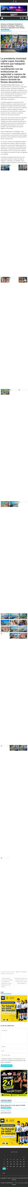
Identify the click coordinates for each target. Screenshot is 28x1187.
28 (20, 1166)
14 (20, 1161)
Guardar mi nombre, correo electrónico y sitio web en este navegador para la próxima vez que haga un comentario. (13, 1060)
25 (10, 1166)
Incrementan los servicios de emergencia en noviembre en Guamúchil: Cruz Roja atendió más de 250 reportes (7, 982)
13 (17, 1161)
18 (10, 1164)
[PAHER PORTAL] (2, 18)
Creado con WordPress (7, 1182)
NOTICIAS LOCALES (11, 971)
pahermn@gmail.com (6, 1112)
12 (14, 1161)
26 (14, 1166)
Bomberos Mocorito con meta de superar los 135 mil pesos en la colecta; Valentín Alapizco (21, 981)
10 (7, 1161)
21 (20, 1164)
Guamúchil (4, 971)
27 (17, 1166)
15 (23, 1161)
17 (7, 1164)
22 (23, 1164)
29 (23, 1166)
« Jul (4, 1173)
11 (10, 1161)
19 (14, 1164)
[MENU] (26, 18)
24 (7, 1166)
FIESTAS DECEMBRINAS (22, 971)
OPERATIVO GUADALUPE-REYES (7, 973)
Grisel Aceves (15, 33)
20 (17, 1164)
